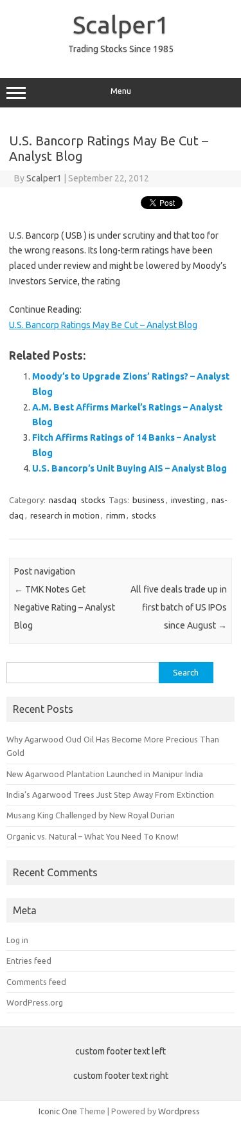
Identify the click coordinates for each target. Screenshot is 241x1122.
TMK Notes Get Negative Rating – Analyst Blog (64, 607)
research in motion (65, 515)
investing (188, 499)
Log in (17, 939)
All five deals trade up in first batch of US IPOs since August (178, 607)
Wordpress (179, 1111)
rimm (115, 515)
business (148, 499)
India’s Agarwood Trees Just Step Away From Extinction (110, 794)
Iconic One (58, 1111)
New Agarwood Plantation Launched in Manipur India (104, 773)
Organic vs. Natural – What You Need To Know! (92, 836)
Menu (121, 91)
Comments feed (36, 981)
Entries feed (28, 960)
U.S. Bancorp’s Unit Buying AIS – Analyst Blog (129, 468)
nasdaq (62, 499)
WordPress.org (34, 1002)
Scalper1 (121, 24)
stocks (93, 499)
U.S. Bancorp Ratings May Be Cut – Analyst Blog (103, 325)
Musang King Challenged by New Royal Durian (90, 815)
